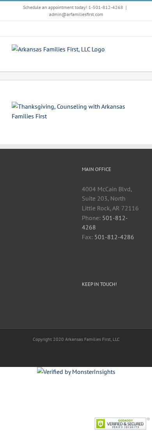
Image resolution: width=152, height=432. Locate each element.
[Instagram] (105, 304)
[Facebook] (84, 304)
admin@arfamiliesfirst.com (76, 14)
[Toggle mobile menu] (137, 50)
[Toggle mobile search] (123, 50)
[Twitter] (94, 304)
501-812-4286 (114, 237)
